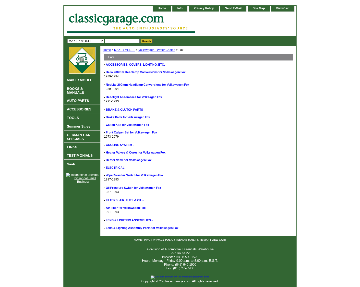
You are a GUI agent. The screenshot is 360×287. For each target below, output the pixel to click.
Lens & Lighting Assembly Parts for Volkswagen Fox (142, 228)
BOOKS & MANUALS (75, 91)
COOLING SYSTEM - (120, 145)
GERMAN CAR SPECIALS (78, 137)
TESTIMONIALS (80, 155)
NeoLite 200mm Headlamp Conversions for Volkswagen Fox (147, 84)
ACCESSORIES (79, 109)
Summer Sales (78, 126)
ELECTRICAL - (116, 167)
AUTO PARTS (78, 101)
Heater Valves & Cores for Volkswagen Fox (136, 152)
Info (179, 8)
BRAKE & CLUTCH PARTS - (125, 109)
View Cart (282, 8)
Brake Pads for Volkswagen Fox (128, 117)
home (162, 8)
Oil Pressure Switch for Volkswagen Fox (133, 188)
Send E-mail (233, 8)
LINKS (72, 147)
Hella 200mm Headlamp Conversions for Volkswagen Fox (146, 72)
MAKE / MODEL (124, 50)
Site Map (259, 8)
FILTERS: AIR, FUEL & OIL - (125, 200)
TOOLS (73, 118)
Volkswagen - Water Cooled (156, 50)
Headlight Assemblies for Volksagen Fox (134, 97)
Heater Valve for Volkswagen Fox (129, 160)
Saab (71, 164)
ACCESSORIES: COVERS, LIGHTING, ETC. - (136, 64)
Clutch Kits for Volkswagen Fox (127, 125)
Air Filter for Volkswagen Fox (126, 208)
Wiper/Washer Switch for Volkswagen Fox (134, 175)
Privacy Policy (204, 8)
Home (107, 50)
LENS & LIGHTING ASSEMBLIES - (129, 220)
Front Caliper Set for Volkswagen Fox (131, 132)
